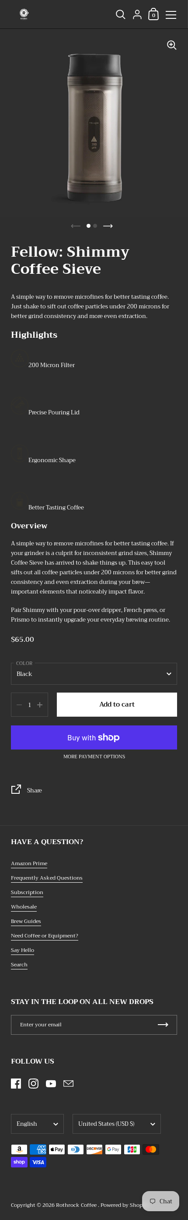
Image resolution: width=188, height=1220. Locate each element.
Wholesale (24, 906)
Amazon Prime (29, 863)
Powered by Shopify (125, 1205)
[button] (89, 226)
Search (19, 964)
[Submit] (163, 1025)
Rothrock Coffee (77, 1205)
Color (24, 664)
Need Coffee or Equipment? (44, 935)
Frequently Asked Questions (47, 877)
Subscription (27, 892)
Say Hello (22, 950)
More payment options (94, 757)
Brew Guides (26, 921)
